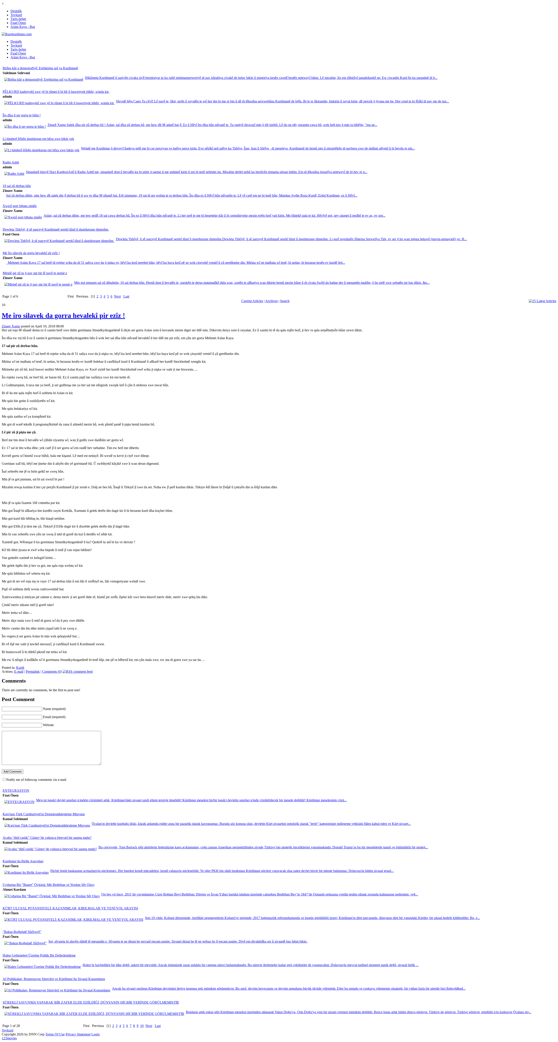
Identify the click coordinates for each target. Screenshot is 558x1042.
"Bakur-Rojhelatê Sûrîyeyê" (22, 932)
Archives (271, 301)
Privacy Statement (78, 1034)
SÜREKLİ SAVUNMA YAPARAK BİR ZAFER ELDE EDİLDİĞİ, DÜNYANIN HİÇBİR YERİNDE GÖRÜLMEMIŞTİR (91, 1002)
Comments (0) (52, 671)
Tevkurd (16, 15)
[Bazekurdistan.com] (17, 34)
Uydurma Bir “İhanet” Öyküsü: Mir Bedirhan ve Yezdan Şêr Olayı (48, 885)
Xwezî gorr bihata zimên (20, 206)
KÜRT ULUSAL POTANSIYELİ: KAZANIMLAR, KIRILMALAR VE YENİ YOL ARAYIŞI (70, 908)
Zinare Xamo (11, 326)
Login (95, 1034)
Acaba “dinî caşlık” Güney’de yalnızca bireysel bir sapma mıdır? (47, 837)
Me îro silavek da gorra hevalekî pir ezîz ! (31, 253)
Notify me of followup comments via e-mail (36, 780)
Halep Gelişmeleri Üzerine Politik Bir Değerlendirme (39, 955)
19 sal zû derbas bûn (17, 186)
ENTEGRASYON (16, 790)
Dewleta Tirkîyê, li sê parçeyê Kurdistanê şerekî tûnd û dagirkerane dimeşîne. (56, 229)
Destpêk (16, 11)
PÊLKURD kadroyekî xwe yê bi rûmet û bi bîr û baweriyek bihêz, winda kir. (56, 92)
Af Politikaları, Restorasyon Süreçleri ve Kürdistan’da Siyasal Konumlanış (54, 979)
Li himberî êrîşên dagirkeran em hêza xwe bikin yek (38, 139)
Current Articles (252, 301)
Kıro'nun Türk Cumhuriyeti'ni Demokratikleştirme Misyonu (44, 814)
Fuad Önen (18, 23)
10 (142, 1026)
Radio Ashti (11, 162)
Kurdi (20, 667)
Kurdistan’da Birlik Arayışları (23, 861)
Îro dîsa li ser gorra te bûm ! (22, 115)
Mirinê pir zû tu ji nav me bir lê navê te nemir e (35, 273)
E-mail (18, 671)
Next (117, 296)
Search (284, 301)
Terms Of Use (55, 1034)
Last (126, 296)
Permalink (33, 671)
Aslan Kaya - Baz (22, 27)
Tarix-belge (18, 19)
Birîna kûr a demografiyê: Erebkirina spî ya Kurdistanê (40, 68)
